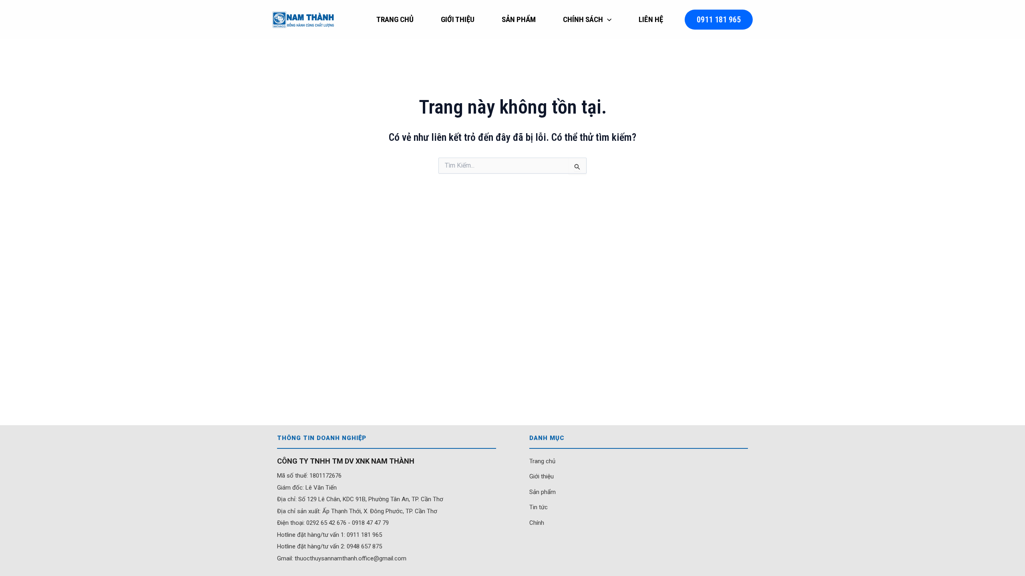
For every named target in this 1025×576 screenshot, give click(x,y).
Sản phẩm (542, 492)
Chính (536, 522)
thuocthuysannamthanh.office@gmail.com (350, 558)
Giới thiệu (541, 476)
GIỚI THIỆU (457, 19)
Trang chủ (542, 461)
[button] (607, 20)
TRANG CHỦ (395, 19)
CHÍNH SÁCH (583, 19)
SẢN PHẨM (519, 19)
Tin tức (538, 507)
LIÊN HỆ (651, 19)
